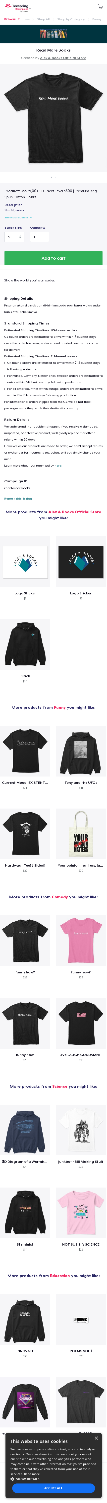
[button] (53, 1478)
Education (60, 1275)
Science (59, 1086)
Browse (10, 19)
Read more (32, 1474)
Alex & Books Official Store (63, 58)
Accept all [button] (53, 1488)
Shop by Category (71, 19)
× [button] (96, 1438)
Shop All (43, 19)
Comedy (60, 896)
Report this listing (18, 498)
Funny (96, 19)
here (57, 465)
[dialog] (53, 1465)
